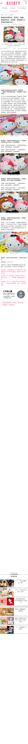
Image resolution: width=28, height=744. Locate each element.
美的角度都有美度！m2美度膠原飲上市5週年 (21, 600)
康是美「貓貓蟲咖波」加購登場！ (21, 610)
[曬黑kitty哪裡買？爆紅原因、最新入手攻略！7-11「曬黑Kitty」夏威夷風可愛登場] (7, 621)
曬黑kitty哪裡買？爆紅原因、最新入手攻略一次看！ (21, 620)
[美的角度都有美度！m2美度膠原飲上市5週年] (7, 601)
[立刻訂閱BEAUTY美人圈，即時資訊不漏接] (14, 294)
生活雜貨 (11, 14)
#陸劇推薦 (4, 8)
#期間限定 (5, 304)
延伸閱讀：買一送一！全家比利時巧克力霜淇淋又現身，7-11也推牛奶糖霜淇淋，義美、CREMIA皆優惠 (13, 283)
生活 (6, 14)
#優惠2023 (11, 304)
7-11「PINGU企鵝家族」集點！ (21, 581)
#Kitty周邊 (20, 302)
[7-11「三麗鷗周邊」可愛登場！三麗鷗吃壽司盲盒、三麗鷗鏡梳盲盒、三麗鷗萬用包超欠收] (7, 630)
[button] (19, 48)
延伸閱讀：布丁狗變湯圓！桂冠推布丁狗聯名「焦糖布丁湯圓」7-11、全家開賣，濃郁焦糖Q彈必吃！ (13, 277)
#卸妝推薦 (12, 8)
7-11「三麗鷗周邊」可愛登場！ (21, 628)
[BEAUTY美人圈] (13, 3)
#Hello (14, 302)
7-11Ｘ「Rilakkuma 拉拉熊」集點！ (21, 590)
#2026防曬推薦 (22, 8)
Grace (20, 24)
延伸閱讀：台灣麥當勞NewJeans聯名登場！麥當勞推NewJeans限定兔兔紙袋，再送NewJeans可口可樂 (13, 271)
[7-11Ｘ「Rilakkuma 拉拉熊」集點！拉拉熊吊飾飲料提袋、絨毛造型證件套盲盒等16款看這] (7, 592)
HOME (2, 14)
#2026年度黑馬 (14, 11)
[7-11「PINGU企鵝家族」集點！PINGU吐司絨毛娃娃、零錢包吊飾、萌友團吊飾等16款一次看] (7, 583)
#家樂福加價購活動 (7, 302)
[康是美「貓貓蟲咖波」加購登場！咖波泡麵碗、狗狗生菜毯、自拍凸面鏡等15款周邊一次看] (7, 612)
